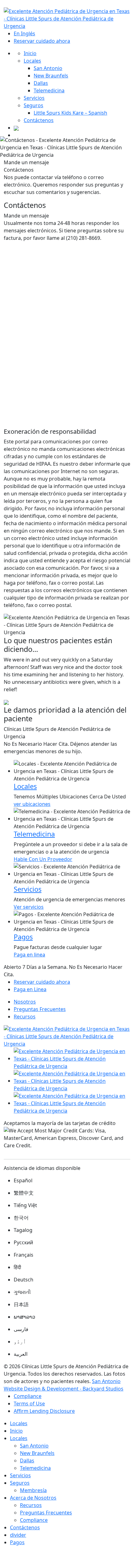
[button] (13, 680)
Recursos (25, 1016)
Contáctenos (39, 120)
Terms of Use (29, 1403)
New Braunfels (51, 75)
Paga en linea (29, 954)
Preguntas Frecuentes (40, 1009)
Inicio (30, 53)
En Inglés (24, 33)
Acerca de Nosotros (33, 1497)
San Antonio (48, 68)
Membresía (33, 1490)
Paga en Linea (30, 989)
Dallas (41, 83)
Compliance (27, 1396)
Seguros (33, 105)
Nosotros (25, 1001)
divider (18, 1534)
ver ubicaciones (32, 804)
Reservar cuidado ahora (42, 40)
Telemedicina (49, 90)
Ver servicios (29, 906)
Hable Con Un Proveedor (43, 859)
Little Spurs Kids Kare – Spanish (70, 112)
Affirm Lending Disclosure (44, 1411)
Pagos (17, 1542)
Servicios (34, 97)
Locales (32, 60)
